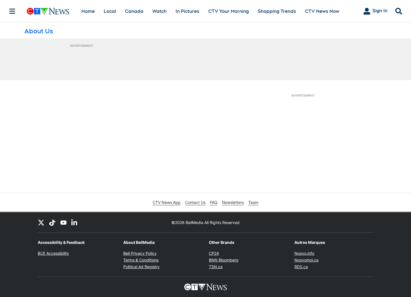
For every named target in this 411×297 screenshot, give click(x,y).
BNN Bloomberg (223, 260)
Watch (159, 11)
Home (88, 11)
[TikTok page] (52, 222)
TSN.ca (216, 266)
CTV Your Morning (228, 11)
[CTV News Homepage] (48, 11)
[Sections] (12, 11)
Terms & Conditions (141, 260)
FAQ (214, 202)
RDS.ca (301, 266)
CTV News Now (322, 11)
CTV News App (167, 202)
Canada (134, 11)
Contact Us (195, 202)
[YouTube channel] (63, 222)
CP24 (214, 253)
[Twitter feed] (41, 222)
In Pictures (187, 11)
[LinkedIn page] (74, 222)
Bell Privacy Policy (140, 253)
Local (110, 11)
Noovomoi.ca (306, 260)
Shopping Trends (277, 11)
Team (253, 202)
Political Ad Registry (141, 266)
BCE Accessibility (53, 253)
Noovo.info (304, 253)
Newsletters (233, 202)
